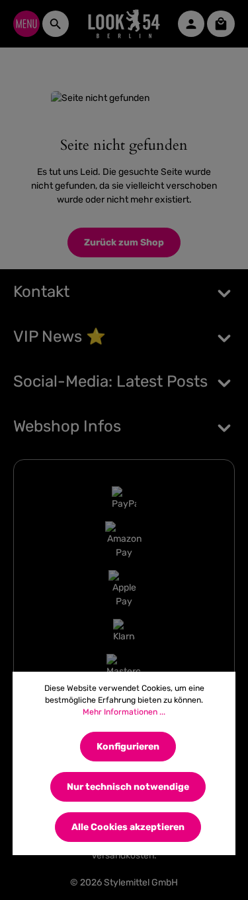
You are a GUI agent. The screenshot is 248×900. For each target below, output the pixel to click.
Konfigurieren (128, 746)
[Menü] (26, 24)
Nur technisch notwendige (128, 786)
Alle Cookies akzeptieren (128, 827)
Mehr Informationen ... (124, 712)
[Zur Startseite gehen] (124, 23)
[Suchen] (55, 24)
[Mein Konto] (191, 24)
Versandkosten (122, 855)
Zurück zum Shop (124, 242)
